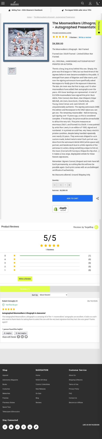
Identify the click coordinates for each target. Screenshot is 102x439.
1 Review (73, 37)
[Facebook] (5, 427)
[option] (25, 10)
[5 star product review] (8, 309)
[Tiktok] (36, 427)
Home (29, 17)
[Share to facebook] (18, 336)
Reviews (99, 26)
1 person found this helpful (12, 329)
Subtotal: (55, 190)
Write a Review (25, 279)
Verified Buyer (12, 305)
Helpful (8, 333)
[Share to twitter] (26, 336)
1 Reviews (50, 250)
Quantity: (55, 180)
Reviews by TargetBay (83, 227)
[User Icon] (90, 3)
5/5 (49, 238)
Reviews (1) (25, 289)
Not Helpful (21, 333)
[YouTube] (29, 427)
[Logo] (15, 3)
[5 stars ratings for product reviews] (50, 245)
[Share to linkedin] (22, 336)
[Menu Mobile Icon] (3, 3)
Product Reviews (10, 226)
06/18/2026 (92, 301)
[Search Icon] (82, 3)
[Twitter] (11, 427)
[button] (60, 37)
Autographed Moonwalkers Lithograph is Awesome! (24, 313)
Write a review (85, 37)
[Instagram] (17, 427)
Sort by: (35, 295)
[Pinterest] (23, 427)
